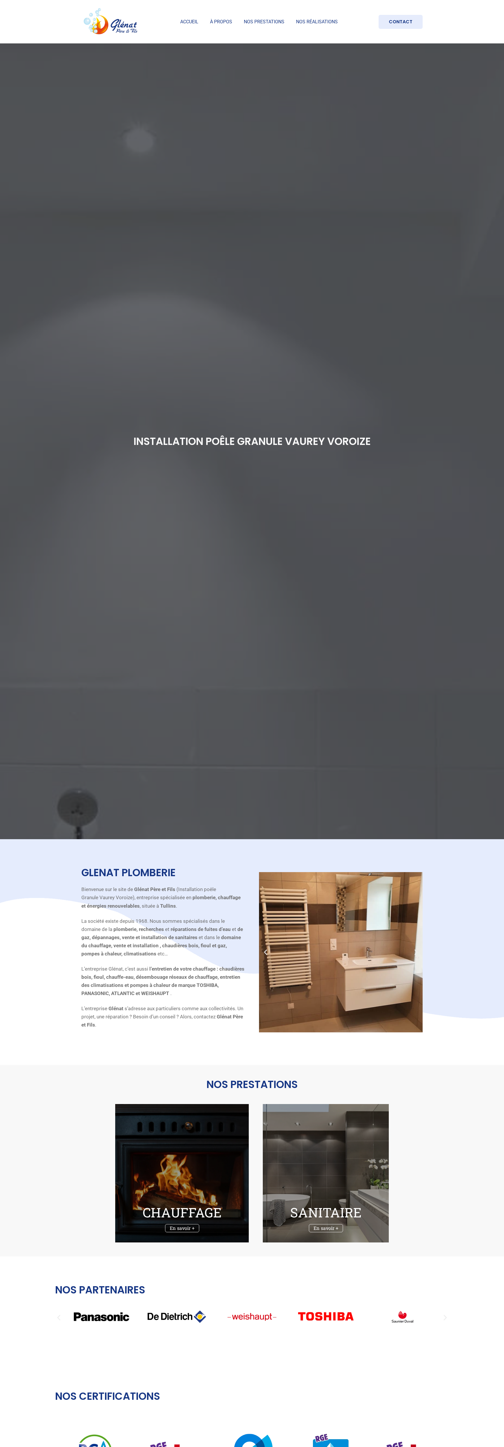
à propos (221, 21)
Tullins (168, 906)
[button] (265, 952)
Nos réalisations (317, 21)
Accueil (189, 21)
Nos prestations (264, 21)
